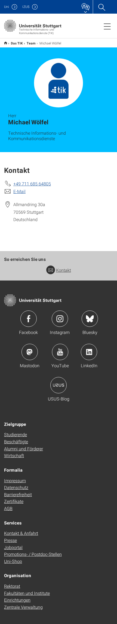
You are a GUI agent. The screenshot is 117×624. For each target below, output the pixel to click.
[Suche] (101, 7)
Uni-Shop (13, 561)
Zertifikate (13, 501)
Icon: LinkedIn (89, 352)
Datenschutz (16, 487)
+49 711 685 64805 (32, 183)
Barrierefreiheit (18, 494)
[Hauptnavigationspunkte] (107, 26)
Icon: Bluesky (90, 319)
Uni (6, 7)
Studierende (15, 434)
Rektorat (12, 586)
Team (31, 43)
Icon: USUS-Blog (58, 385)
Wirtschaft (14, 455)
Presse (10, 540)
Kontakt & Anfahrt (21, 533)
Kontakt (63, 270)
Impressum (15, 480)
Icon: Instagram (60, 319)
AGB (8, 508)
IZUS (25, 7)
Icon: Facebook (28, 319)
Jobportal (13, 547)
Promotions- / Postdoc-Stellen (33, 554)
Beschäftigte (16, 441)
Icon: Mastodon (29, 352)
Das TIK (17, 43)
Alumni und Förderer (23, 448)
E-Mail (19, 191)
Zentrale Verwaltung (23, 607)
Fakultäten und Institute (27, 593)
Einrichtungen (17, 600)
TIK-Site (5, 42)
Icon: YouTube (60, 352)
